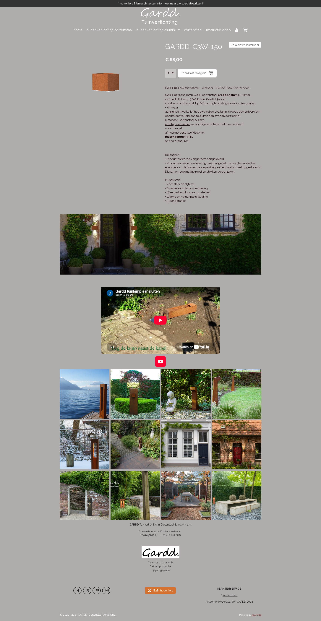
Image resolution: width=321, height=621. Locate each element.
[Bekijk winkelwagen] (245, 30)
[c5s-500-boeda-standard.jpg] (185, 394)
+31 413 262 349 (171, 535)
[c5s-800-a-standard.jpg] (236, 394)
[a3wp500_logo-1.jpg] (185, 444)
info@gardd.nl (148, 535)
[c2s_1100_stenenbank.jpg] (236, 495)
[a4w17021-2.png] (236, 444)
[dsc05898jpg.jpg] (135, 444)
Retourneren (230, 595)
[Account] (237, 30)
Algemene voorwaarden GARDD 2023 (229, 601)
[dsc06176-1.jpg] (84, 394)
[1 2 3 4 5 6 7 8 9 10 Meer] (170, 73)
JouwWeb (256, 615)
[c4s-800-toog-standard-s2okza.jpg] (135, 394)
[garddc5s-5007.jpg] (185, 495)
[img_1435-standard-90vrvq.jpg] (84, 444)
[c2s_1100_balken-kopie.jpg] (135, 495)
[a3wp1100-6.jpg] (84, 495)
